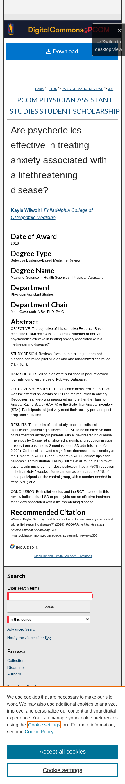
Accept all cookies (63, 751)
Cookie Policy (39, 731)
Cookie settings (44, 724)
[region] (62, 735)
